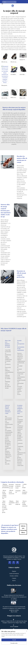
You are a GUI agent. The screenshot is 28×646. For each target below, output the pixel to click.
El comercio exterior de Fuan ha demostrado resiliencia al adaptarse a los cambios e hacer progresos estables (14, 608)
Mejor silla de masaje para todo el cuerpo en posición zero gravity (4, 507)
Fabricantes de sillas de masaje (18, 486)
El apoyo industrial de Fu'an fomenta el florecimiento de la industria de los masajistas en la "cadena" (14, 597)
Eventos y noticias (14, 575)
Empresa (14, 571)
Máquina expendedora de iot (11, 503)
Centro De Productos (14, 573)
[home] (12, 5)
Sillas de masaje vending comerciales (24, 504)
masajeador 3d (18, 491)
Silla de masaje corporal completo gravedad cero (4, 494)
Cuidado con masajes (24, 486)
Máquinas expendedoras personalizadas (4, 486)
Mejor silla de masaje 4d (17, 503)
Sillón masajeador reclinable (24, 492)
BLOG (14, 580)
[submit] (15, 2)
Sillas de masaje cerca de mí (11, 492)
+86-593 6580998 (14, 626)
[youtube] (17, 562)
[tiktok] (9, 562)
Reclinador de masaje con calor (11, 486)
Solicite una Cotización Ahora (23, 529)
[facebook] (13, 562)
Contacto (14, 578)
